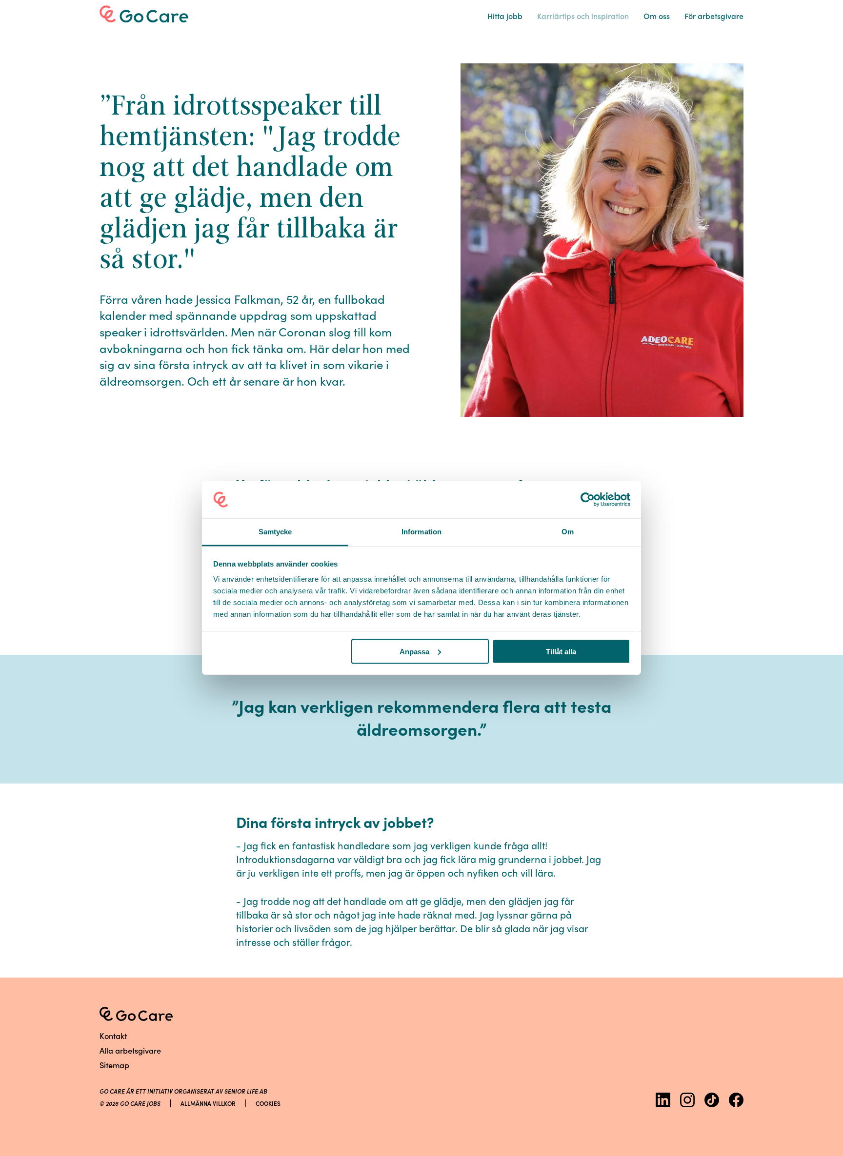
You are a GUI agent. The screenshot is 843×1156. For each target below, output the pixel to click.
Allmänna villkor (208, 1103)
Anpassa (414, 651)
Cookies (268, 1103)
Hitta (504, 15)
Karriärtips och (583, 15)
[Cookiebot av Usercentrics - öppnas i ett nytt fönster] (587, 499)
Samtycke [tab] (275, 532)
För (713, 15)
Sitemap (114, 1064)
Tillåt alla (561, 651)
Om (656, 15)
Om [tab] (568, 532)
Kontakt (113, 1035)
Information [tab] (421, 532)
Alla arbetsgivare (130, 1050)
